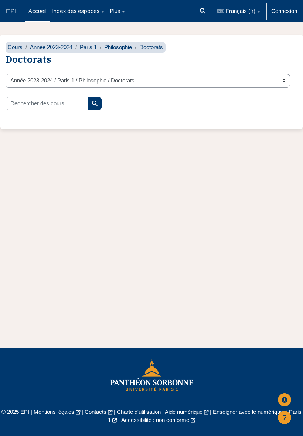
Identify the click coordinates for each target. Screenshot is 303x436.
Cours (15, 47)
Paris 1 (88, 47)
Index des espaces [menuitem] (75, 10)
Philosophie (118, 47)
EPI (11, 11)
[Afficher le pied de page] (284, 417)
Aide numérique (183, 412)
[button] (203, 11)
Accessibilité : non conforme (155, 420)
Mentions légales (54, 412)
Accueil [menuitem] (37, 10)
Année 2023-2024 (51, 47)
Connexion (284, 11)
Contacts (95, 412)
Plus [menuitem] (115, 10)
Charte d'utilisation (139, 412)
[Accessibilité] (284, 399)
